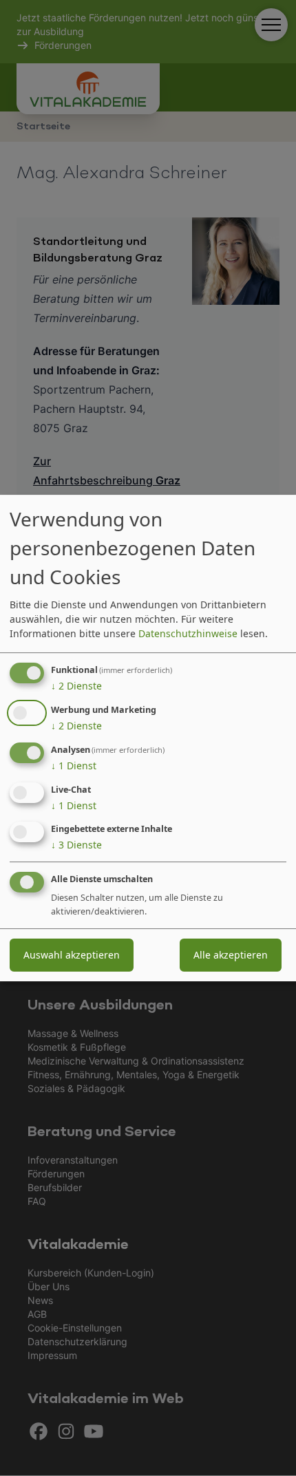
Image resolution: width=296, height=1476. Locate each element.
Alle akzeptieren (230, 954)
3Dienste (76, 845)
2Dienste (76, 685)
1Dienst (73, 765)
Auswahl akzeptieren (71, 954)
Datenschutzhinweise (187, 633)
